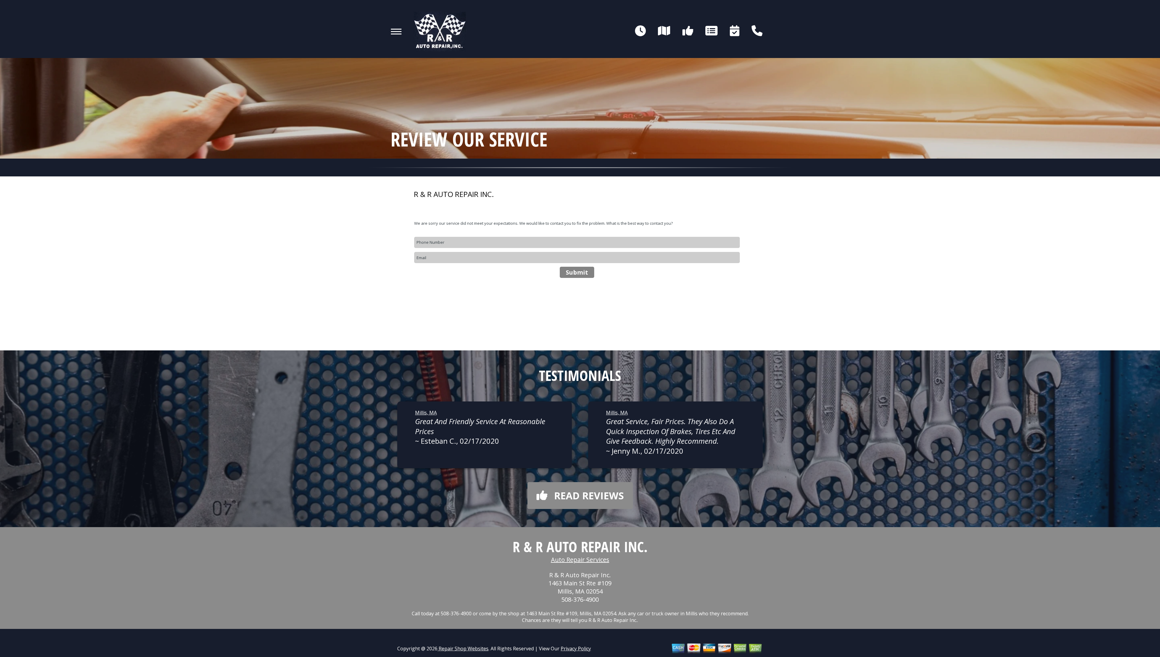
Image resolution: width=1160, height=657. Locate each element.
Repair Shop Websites (462, 648)
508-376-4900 (580, 599)
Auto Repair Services (580, 560)
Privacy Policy (576, 648)
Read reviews (589, 495)
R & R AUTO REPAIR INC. (454, 194)
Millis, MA (426, 412)
